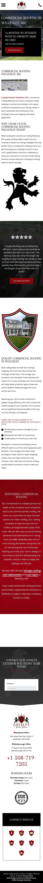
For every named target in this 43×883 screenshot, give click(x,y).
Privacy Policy (28, 876)
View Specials (14, 50)
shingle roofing (32, 570)
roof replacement (12, 574)
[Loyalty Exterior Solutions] (21, 5)
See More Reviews (21, 281)
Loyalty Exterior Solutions (12, 97)
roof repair (32, 574)
